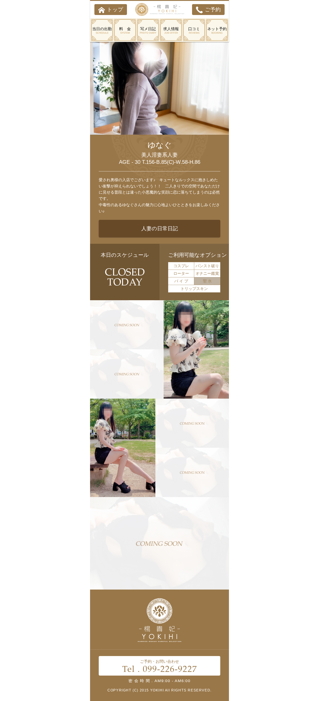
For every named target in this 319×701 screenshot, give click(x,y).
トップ (115, 9)
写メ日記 (148, 30)
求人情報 (171, 30)
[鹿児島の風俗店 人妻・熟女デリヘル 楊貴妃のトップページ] (159, 9)
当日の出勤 (102, 30)
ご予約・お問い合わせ (159, 666)
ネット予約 (217, 30)
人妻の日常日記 (159, 228)
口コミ (194, 30)
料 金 (125, 30)
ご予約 (213, 9)
